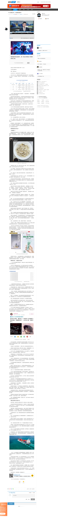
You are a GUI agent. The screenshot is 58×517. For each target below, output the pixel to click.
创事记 (15, 9)
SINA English (47, 103)
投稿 (32, 9)
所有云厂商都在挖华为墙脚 (41, 93)
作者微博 (40, 18)
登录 (26, 499)
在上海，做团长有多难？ (41, 88)
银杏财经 (40, 61)
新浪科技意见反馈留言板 (42, 96)
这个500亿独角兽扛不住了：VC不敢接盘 (43, 84)
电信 (24, 9)
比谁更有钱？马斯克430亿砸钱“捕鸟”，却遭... (43, 85)
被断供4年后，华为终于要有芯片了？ (42, 81)
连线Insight (21, 14)
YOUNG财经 (41, 73)
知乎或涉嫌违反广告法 (41, 76)
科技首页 (10, 9)
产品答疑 (38, 103)
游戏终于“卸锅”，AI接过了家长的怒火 (23, 506)
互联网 (20, 9)
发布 (33, 499)
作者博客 (47, 18)
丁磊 (23, 516)
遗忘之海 (21, 516)
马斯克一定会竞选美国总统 (41, 58)
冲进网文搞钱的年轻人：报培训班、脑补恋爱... (43, 89)
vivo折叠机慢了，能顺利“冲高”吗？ (43, 50)
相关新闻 (11, 503)
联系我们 (38, 101)
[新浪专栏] (11, 2)
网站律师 (42, 103)
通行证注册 (47, 101)
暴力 (20, 510)
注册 (28, 499)
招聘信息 (42, 101)
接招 (39, 55)
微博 (16, 14)
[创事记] (18, 2)
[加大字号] (34, 14)
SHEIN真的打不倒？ (40, 92)
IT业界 (28, 9)
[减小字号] (33, 14)
